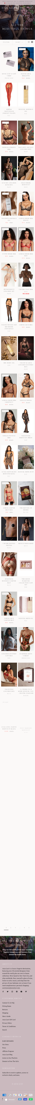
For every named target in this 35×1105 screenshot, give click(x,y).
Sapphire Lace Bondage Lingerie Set (9, 765)
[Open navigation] (3, 8)
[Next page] (29, 928)
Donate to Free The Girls (10, 1061)
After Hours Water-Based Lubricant (26, 765)
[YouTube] (21, 991)
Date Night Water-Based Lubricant (9, 914)
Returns (5, 1010)
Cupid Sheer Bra (9, 254)
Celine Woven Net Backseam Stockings (9, 326)
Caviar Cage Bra (26, 289)
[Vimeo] (26, 991)
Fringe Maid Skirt (26, 543)
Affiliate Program (8, 1051)
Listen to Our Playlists (9, 1058)
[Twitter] (7, 991)
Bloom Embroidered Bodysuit (25, 840)
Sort (18, 42)
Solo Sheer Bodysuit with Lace (9, 803)
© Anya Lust (17, 1084)
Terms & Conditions (9, 1026)
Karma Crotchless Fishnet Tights (9, 111)
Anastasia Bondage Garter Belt (9, 581)
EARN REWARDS (8, 1041)
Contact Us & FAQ (8, 1003)
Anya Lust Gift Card (8, 1020)
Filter (6, 42)
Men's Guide (6, 1016)
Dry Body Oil (9, 363)
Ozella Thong (26, 400)
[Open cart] (32, 8)
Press (4, 1048)
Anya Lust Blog (7, 1055)
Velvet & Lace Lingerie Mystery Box (25, 365)
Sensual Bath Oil (26, 618)
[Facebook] (3, 991)
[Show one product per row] (29, 42)
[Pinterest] (17, 991)
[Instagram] (12, 991)
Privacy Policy (7, 1023)
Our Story (5, 1044)
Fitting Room (6, 1006)
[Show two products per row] (32, 42)
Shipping (5, 1013)
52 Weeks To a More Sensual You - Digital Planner (26, 691)
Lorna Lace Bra (26, 325)
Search (4, 1030)
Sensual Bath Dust (26, 472)
